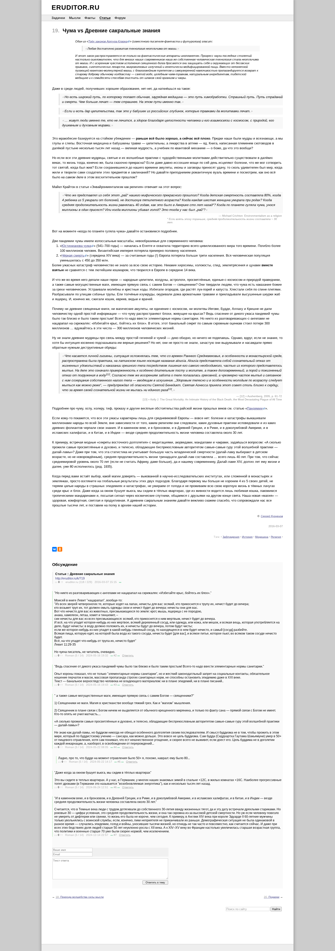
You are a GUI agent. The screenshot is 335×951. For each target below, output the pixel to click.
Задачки (58, 18)
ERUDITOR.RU (76, 7)
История (247, 536)
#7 (115, 834)
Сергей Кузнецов (272, 516)
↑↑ (61, 582)
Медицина (261, 536)
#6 (115, 787)
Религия (276, 536)
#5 (119, 761)
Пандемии (255, 408)
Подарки (271, 896)
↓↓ (56, 582)
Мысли (74, 18)
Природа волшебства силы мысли (80, 896)
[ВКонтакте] (54, 549)
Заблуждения (231, 536)
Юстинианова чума (76, 246)
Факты (90, 18)
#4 (115, 747)
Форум (120, 18)
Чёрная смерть (73, 255)
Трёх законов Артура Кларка (107, 41)
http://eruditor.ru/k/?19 (70, 578)
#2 (115, 655)
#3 (115, 684)
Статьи (105, 18)
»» (120, 582)
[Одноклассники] (60, 549)
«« (112, 655)
